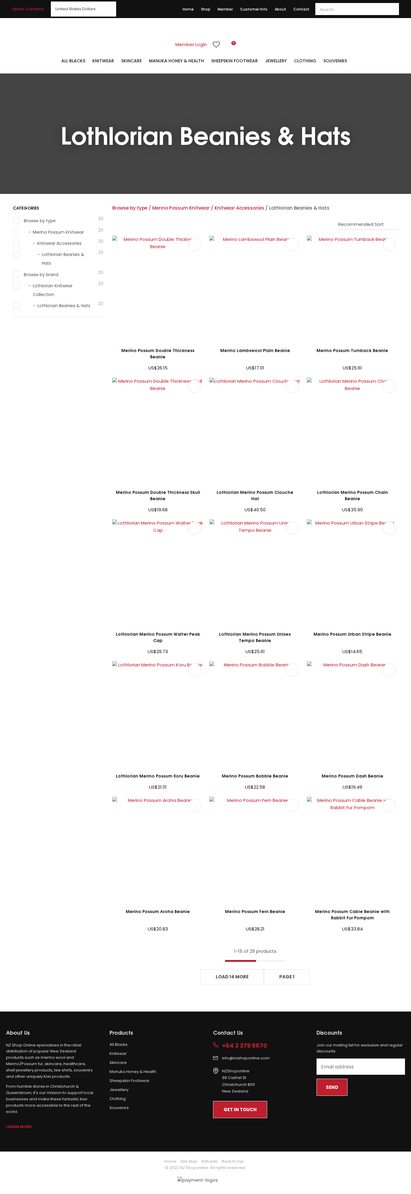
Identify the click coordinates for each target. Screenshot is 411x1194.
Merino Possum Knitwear (181, 208)
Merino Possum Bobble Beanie (255, 775)
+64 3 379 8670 (244, 1045)
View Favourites (216, 45)
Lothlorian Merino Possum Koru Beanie (158, 775)
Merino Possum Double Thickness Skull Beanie (158, 495)
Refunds (210, 1161)
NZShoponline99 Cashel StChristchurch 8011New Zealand (238, 1081)
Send (332, 1087)
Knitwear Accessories (239, 208)
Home (188, 9)
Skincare (131, 61)
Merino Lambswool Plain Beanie (255, 350)
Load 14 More (232, 977)
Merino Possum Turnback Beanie (352, 350)
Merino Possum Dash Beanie (352, 775)
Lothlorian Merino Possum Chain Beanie (352, 495)
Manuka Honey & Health (176, 61)
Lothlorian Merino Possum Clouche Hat (255, 495)
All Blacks (73, 61)
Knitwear (103, 61)
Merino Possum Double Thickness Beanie (157, 353)
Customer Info (253, 9)
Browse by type (129, 208)
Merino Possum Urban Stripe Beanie (352, 634)
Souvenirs (335, 61)
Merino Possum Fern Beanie (255, 911)
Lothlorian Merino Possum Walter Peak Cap (158, 637)
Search (392, 9)
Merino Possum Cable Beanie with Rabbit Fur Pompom (352, 914)
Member (225, 9)
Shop (205, 9)
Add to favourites (194, 244)
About (280, 9)
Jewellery (276, 61)
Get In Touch (240, 1109)
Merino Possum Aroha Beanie (158, 911)
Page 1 (287, 977)
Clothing (305, 61)
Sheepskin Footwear (234, 61)
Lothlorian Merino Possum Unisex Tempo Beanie (255, 637)
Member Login (191, 44)
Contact (301, 9)
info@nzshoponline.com (246, 1058)
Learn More (19, 1127)
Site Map (189, 1161)
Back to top (233, 1161)
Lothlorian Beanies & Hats (299, 208)
